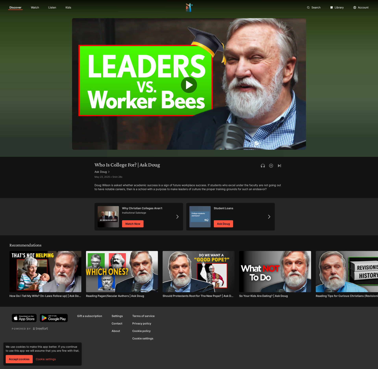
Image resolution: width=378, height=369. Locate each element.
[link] (15, 7)
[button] (189, 86)
